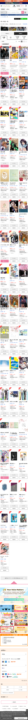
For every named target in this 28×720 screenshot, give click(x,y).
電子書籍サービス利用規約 (6, 708)
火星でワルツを (22, 370)
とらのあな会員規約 (14, 706)
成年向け (7, 9)
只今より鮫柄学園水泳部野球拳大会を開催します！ (23, 526)
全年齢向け (3, 9)
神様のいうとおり (13, 494)
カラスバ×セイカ (7, 640)
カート (5, 73)
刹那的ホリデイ (13, 370)
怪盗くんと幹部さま (23, 339)
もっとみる (24, 644)
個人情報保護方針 (15, 708)
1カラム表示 (26, 42)
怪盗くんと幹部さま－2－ (14, 278)
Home (20, 60)
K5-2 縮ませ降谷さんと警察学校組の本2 (14, 91)
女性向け (25, 9)
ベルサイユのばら (7, 641)
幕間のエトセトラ (13, 151)
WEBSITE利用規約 (5, 706)
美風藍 (5, 642)
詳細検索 (25, 12)
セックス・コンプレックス (4, 557)
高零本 (11, 213)
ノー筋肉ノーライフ (14, 525)
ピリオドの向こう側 (4, 244)
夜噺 (11, 60)
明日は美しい (12, 463)
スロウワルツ (3, 525)
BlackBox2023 (3, 90)
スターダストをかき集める (4, 371)
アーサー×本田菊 (4, 14)
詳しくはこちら (24, 680)
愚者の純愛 (3, 151)
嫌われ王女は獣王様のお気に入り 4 (4, 464)
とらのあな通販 (3, 16)
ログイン (22, 5)
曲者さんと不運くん (14, 308)
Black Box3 (21, 90)
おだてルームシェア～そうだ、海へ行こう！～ (4, 341)
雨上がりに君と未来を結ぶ (14, 340)
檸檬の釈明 (3, 277)
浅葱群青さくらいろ (23, 121)
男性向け (20, 9)
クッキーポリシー (23, 708)
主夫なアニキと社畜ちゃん (23, 402)
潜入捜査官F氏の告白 (23, 309)
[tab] (10, 38)
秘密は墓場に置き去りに (4, 309)
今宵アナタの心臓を (14, 401)
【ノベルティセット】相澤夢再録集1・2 (13, 433)
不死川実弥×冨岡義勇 (20, 14)
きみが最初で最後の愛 (23, 152)
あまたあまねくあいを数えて (4, 495)
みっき (5, 638)
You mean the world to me (13, 183)
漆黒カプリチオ (13, 244)
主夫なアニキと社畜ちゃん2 (4, 402)
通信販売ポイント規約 (23, 706)
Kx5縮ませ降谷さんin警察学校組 (14, 121)
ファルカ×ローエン (11, 14)
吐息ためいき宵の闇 (4, 432)
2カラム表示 (24, 42)
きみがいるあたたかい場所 (23, 183)
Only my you (3, 213)
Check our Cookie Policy (7, 718)
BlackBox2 (3, 121)
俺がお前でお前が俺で (23, 464)
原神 (26, 14)
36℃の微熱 (3, 60)
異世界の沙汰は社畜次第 (9, 637)
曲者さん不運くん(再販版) (23, 245)
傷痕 (20, 278)
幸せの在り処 (22, 432)
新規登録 (18, 5)
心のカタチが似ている (23, 214)
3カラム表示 (21, 42)
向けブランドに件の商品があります (14, 578)
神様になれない (22, 494)
